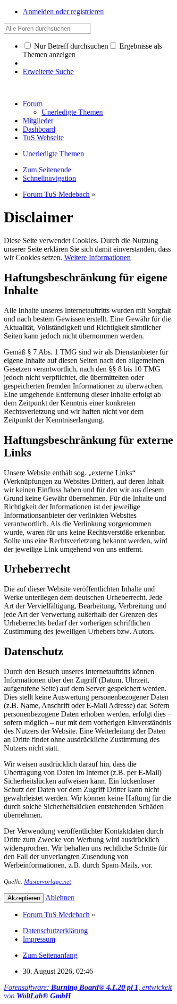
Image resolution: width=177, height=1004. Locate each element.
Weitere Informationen (97, 257)
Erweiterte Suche (48, 71)
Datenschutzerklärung (55, 931)
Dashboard (39, 129)
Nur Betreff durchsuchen (70, 46)
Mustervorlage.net (47, 881)
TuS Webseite (43, 138)
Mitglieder (38, 121)
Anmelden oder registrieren (63, 12)
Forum (32, 104)
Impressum (39, 939)
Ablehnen (60, 898)
